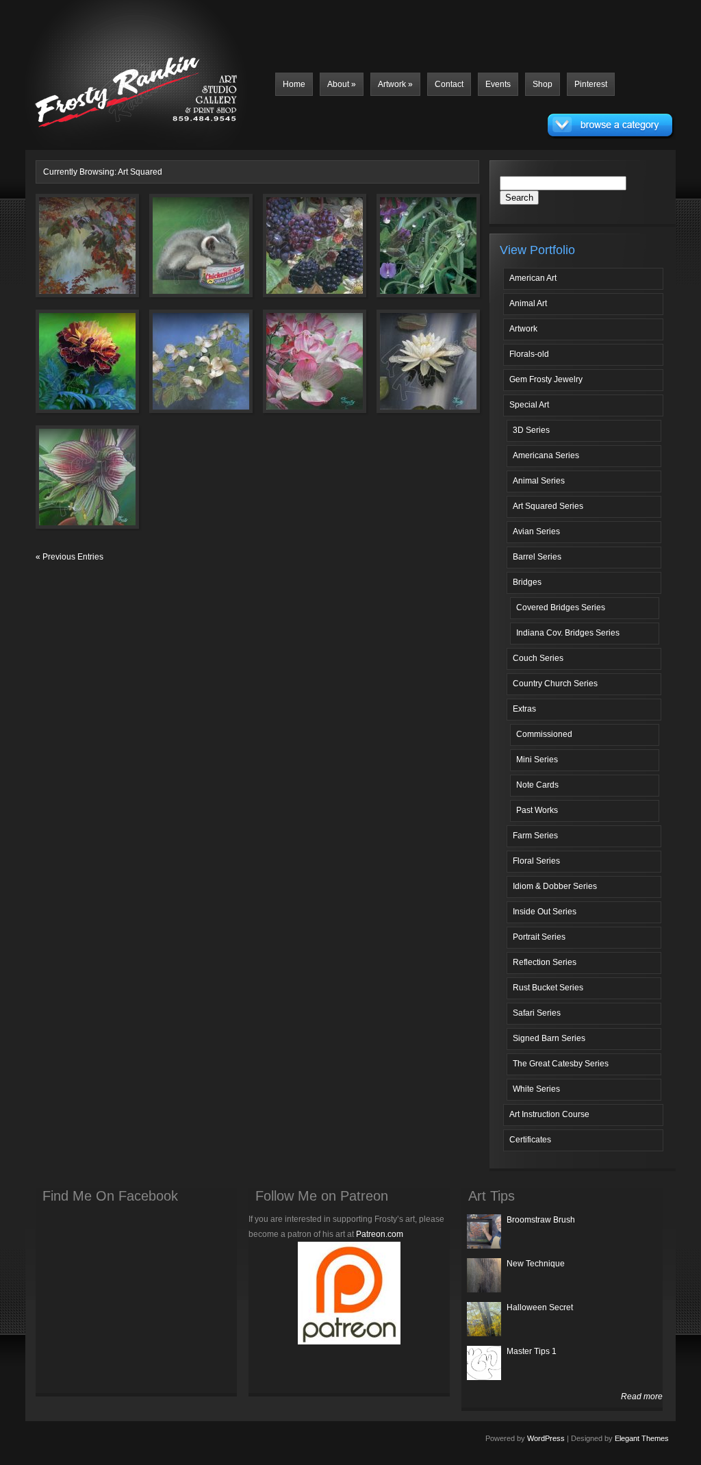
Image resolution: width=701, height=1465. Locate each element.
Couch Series (538, 658)
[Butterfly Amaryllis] (68, 485)
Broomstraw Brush (541, 1220)
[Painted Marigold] (68, 369)
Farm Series (535, 835)
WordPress (546, 1438)
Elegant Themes (642, 1438)
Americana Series (546, 455)
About (341, 84)
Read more (642, 1396)
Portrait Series (539, 937)
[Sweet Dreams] (181, 253)
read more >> (107, 282)
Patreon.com (379, 1234)
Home (294, 84)
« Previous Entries (69, 557)
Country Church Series (555, 683)
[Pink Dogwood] (295, 369)
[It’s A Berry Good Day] (295, 253)
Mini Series (537, 759)
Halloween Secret (540, 1307)
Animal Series (539, 481)
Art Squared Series (548, 506)
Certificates (530, 1139)
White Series (536, 1089)
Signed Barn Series (549, 1038)
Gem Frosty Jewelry (546, 379)
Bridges (527, 582)
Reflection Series (544, 962)
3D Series (531, 430)
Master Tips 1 (532, 1351)
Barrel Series (537, 557)
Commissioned (544, 734)
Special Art (529, 405)
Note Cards (537, 785)
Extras (524, 709)
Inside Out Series (544, 911)
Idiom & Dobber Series (555, 886)
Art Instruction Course (549, 1114)
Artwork (395, 84)
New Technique (536, 1263)
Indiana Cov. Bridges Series (568, 633)
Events (498, 84)
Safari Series (537, 1013)
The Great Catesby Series (561, 1063)
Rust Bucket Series (548, 987)
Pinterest (590, 84)
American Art (533, 278)
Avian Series (536, 531)
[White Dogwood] (181, 369)
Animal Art (528, 303)
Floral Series (536, 861)
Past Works (537, 810)
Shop (542, 84)
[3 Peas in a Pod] (408, 253)
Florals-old (529, 354)
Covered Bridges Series (560, 607)
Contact (449, 84)
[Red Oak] (68, 253)
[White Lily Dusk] (408, 369)
